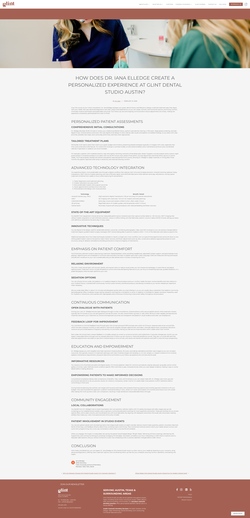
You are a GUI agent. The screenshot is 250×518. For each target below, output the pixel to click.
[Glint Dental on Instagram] (182, 489)
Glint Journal (200, 4)
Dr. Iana (117, 101)
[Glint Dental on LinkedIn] (187, 489)
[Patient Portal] (245, 4)
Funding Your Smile (183, 4)
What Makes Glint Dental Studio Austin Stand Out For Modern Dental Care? (161, 473)
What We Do (157, 4)
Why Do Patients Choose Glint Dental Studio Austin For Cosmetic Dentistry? (89, 473)
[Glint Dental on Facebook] (178, 489)
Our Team (169, 4)
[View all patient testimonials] (125, 14)
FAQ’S (190, 494)
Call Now (222, 4)
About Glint (143, 4)
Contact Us (212, 4)
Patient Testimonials (185, 497)
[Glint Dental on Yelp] (190, 489)
